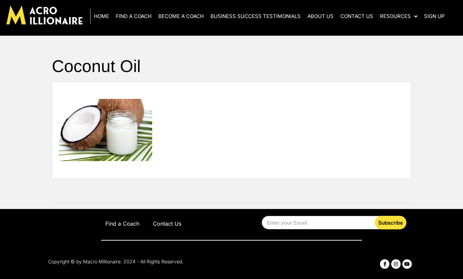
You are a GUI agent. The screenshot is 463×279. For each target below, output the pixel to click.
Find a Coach (134, 16)
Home (101, 16)
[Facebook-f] (384, 264)
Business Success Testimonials (255, 16)
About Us (320, 16)
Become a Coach (181, 16)
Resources (395, 16)
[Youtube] (407, 264)
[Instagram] (396, 264)
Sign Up (434, 16)
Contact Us (356, 16)
